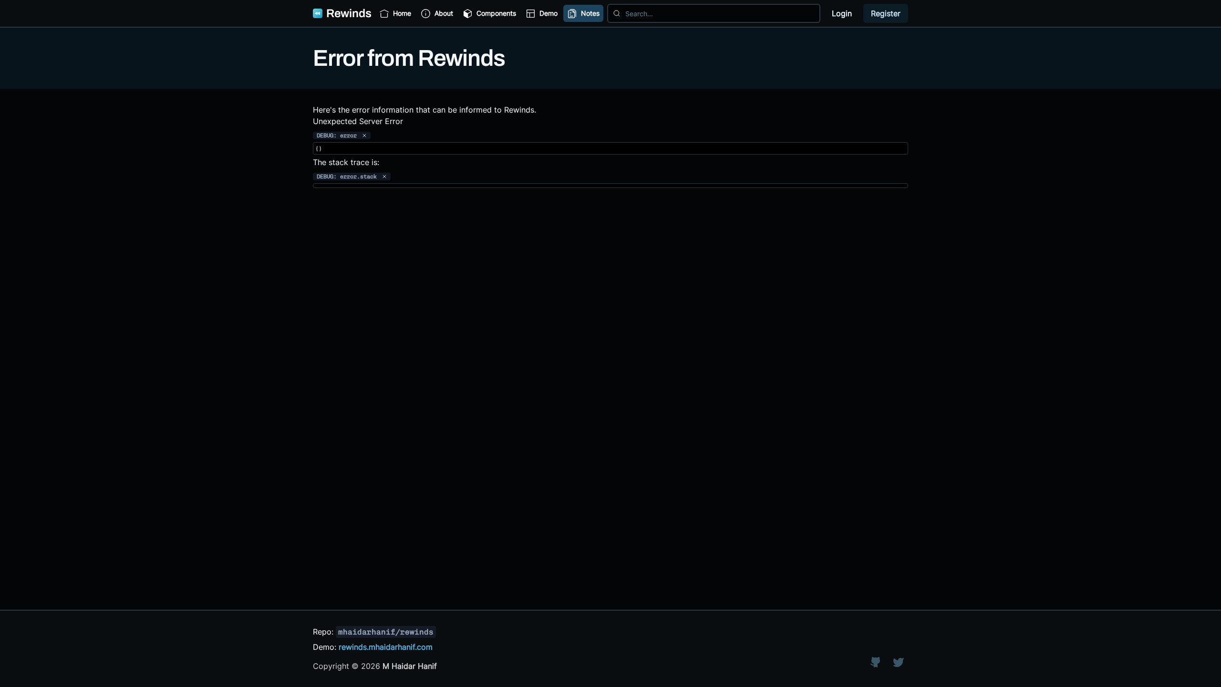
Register (885, 13)
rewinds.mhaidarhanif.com (386, 647)
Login (842, 13)
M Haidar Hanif (410, 666)
